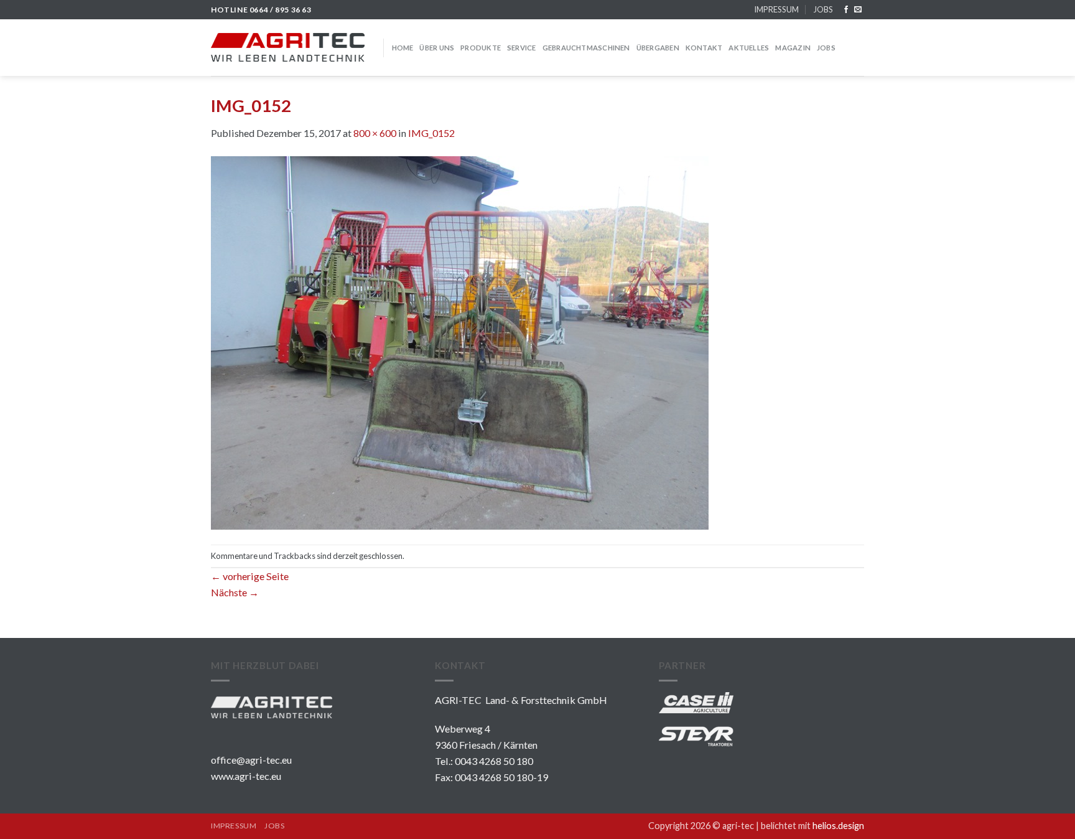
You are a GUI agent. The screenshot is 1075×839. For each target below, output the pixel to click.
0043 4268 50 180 (494, 761)
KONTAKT (704, 48)
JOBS (823, 9)
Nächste (235, 592)
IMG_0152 (431, 133)
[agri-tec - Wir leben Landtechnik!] (288, 47)
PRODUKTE (480, 48)
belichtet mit (812, 825)
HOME (403, 48)
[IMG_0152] (460, 341)
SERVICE (521, 48)
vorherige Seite (250, 576)
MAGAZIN (793, 48)
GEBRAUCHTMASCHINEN (586, 48)
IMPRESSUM (776, 9)
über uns (436, 48)
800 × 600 (374, 133)
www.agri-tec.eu (246, 776)
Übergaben (657, 48)
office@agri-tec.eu (251, 760)
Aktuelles (748, 48)
